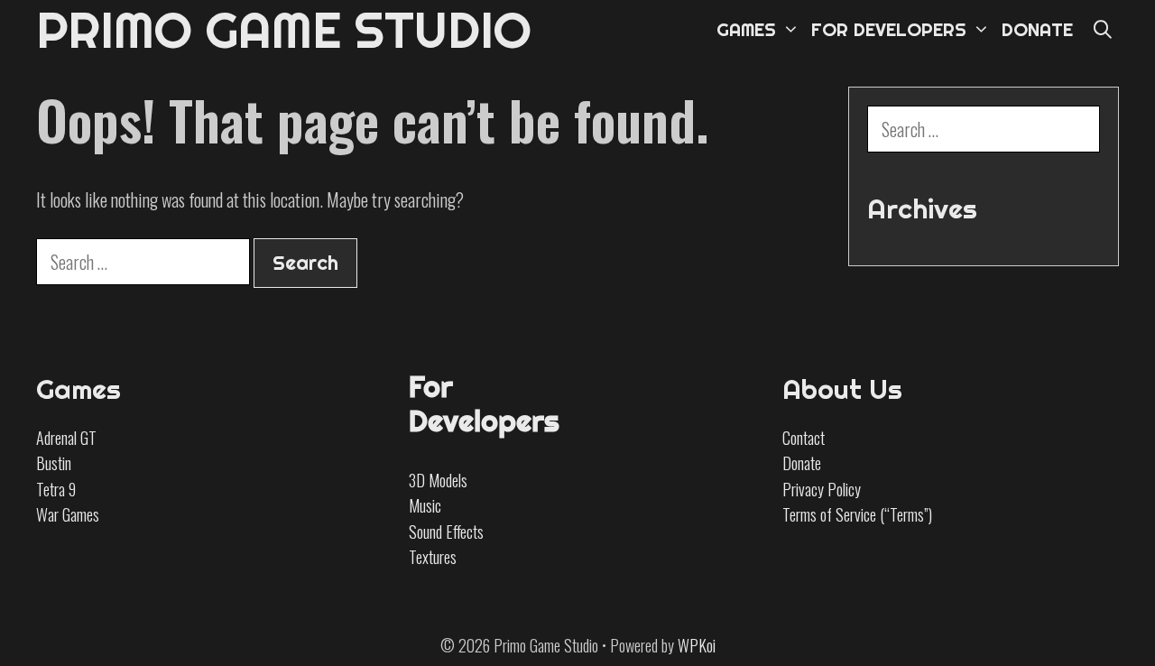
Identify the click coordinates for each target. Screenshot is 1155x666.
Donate (801, 463)
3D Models (438, 480)
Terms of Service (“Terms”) (857, 514)
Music (425, 505)
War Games (67, 514)
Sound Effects (446, 531)
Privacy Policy (821, 489)
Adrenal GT (66, 437)
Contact (803, 437)
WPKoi (697, 645)
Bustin (53, 463)
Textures (433, 557)
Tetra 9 (56, 489)
